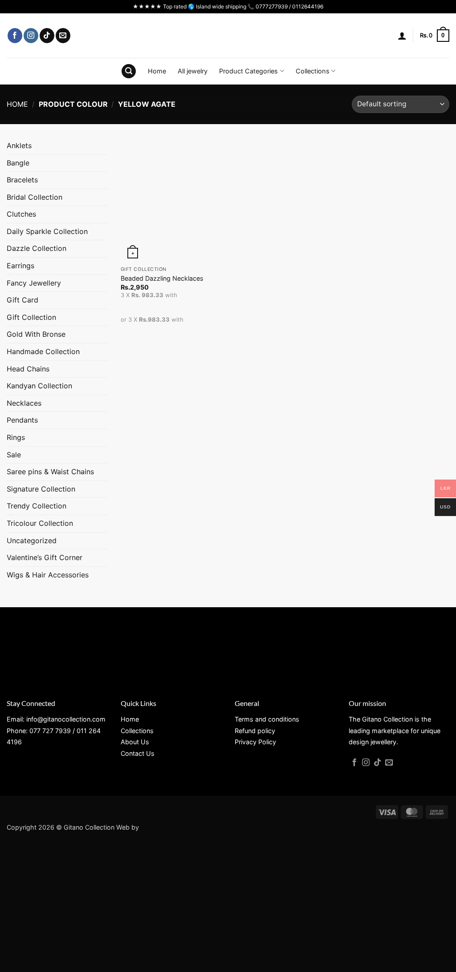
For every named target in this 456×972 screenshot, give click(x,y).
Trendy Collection (36, 505)
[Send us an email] (63, 35)
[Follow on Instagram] (31, 35)
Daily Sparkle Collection (47, 231)
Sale (14, 454)
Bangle (18, 162)
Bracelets (22, 179)
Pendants (22, 419)
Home (157, 71)
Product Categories (248, 71)
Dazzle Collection (36, 248)
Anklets (19, 145)
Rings (16, 437)
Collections (313, 71)
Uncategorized (32, 540)
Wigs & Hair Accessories (48, 574)
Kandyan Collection (39, 385)
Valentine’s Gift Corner (44, 557)
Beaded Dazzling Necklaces (162, 278)
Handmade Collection (43, 351)
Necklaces (24, 403)
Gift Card (22, 299)
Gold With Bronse (36, 334)
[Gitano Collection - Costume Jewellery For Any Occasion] (228, 35)
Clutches (21, 214)
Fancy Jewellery (34, 282)
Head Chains (28, 368)
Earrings (20, 265)
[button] (402, 35)
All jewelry (193, 71)
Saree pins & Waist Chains (50, 471)
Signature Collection (41, 488)
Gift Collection (31, 317)
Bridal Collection (34, 197)
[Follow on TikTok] (47, 35)
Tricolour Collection (40, 523)
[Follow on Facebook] (15, 35)
